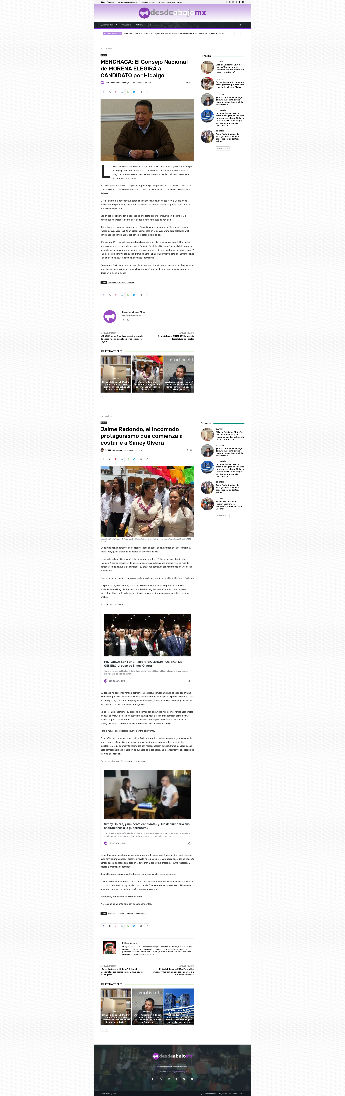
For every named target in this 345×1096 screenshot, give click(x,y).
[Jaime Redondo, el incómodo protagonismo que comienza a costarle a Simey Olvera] (147, 373)
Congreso (220, 131)
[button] (241, 25)
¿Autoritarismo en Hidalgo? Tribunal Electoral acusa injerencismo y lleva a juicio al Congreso (179, 386)
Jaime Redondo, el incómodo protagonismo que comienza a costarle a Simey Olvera (147, 386)
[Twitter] (230, 2)
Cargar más (221, 148)
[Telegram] (239, 2)
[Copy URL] (146, 92)
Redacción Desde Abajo (118, 83)
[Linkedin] (122, 92)
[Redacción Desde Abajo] (103, 82)
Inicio (103, 49)
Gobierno (178, 378)
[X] (109, 92)
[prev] (236, 33)
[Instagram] (233, 2)
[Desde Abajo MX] (172, 13)
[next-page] (106, 397)
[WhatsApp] (128, 92)
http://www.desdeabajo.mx (131, 315)
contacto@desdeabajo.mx (178, 1072)
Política (109, 49)
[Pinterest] (115, 92)
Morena (131, 282)
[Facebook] (226, 2)
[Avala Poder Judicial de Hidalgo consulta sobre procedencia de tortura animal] (207, 136)
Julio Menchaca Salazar (117, 282)
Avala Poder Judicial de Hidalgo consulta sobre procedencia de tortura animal (227, 138)
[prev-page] (102, 397)
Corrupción (221, 110)
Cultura (115, 378)
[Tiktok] (236, 2)
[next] (240, 33)
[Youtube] (242, 2)
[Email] (140, 92)
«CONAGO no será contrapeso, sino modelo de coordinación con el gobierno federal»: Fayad (122, 339)
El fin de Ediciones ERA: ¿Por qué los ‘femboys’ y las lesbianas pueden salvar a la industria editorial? (168, 33)
